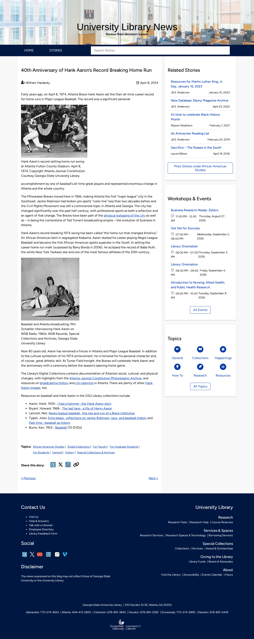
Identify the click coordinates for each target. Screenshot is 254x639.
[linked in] (68, 467)
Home (29, 50)
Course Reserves (222, 522)
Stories (55, 50)
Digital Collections (78, 446)
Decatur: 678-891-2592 (144, 612)
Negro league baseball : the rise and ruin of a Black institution (92, 413)
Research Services (151, 535)
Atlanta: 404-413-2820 (76, 612)
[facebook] (53, 467)
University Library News (127, 27)
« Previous (28, 478)
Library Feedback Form (43, 533)
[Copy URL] (76, 465)
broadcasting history (54, 383)
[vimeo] (64, 556)
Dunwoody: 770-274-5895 (178, 612)
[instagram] (57, 557)
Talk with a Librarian (41, 525)
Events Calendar (212, 574)
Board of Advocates (221, 561)
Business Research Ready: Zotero (194, 210)
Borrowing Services (221, 535)
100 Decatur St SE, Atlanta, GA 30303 (148, 605)
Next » (153, 478)
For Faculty (100, 446)
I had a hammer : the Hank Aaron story (84, 404)
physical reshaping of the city (124, 215)
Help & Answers (39, 521)
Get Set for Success (185, 228)
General (57, 452)
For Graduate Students (124, 446)
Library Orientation (184, 246)
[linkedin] (48, 557)
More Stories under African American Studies (200, 168)
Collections (182, 548)
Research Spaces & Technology (186, 535)
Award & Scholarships (219, 548)
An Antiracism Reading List (190, 133)
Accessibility (191, 574)
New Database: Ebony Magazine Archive (199, 100)
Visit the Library (170, 574)
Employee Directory (41, 529)
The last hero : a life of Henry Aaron (87, 408)
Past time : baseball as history (49, 423)
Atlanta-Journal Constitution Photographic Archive (105, 378)
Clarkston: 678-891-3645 (110, 612)
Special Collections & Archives (96, 452)
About (228, 570)
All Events (200, 310)
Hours (229, 574)
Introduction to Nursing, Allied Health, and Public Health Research (198, 285)
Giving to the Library (216, 557)
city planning (84, 383)
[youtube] (39, 557)
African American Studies (48, 446)
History (69, 452)
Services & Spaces (218, 530)
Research (225, 517)
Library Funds (197, 561)
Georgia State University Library (127, 34)
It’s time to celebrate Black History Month (195, 117)
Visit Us (33, 517)
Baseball (61, 427)
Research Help (199, 522)
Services (197, 548)
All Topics (200, 386)
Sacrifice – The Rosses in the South (196, 147)
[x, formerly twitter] (60, 466)
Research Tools (177, 522)
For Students (41, 452)
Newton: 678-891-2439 (213, 612)
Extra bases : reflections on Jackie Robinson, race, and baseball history (97, 418)
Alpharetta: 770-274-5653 (42, 612)
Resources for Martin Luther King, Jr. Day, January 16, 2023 (197, 84)
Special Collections (218, 543)
